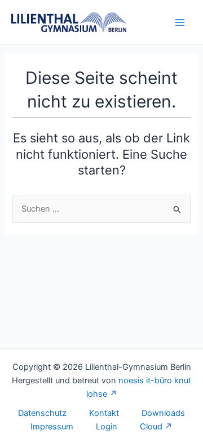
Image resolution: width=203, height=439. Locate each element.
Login (106, 427)
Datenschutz (42, 413)
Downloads (163, 413)
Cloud (151, 427)
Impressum (51, 427)
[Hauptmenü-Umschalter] (180, 22)
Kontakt (104, 413)
